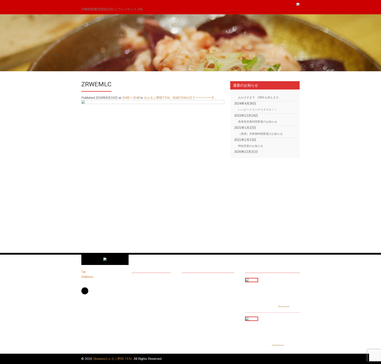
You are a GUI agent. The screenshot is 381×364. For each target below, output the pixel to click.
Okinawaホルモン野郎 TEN (112, 358)
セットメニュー (147, 285)
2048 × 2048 (131, 97)
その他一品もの (147, 301)
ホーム (140, 280)
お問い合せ (143, 316)
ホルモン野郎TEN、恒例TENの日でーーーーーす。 (180, 97)
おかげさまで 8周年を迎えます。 (259, 97)
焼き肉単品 (143, 296)
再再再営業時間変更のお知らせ (257, 121)
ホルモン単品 (145, 290)
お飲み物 (142, 306)
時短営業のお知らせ (250, 145)
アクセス (142, 311)
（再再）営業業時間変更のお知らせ (260, 133)
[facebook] (84, 290)
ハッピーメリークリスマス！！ (257, 109)
